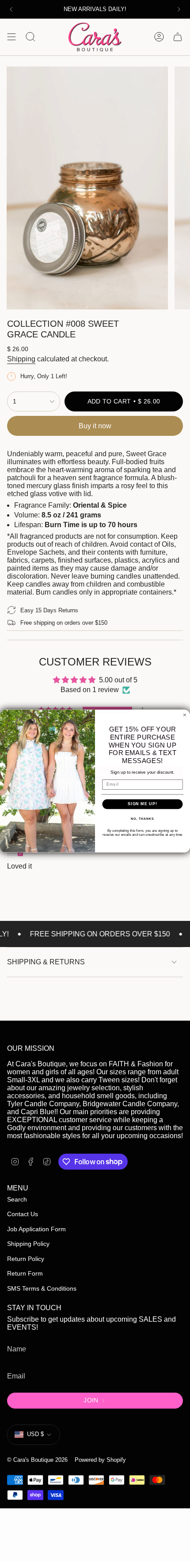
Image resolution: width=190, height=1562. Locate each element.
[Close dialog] (184, 715)
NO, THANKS (142, 819)
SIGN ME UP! (142, 804)
